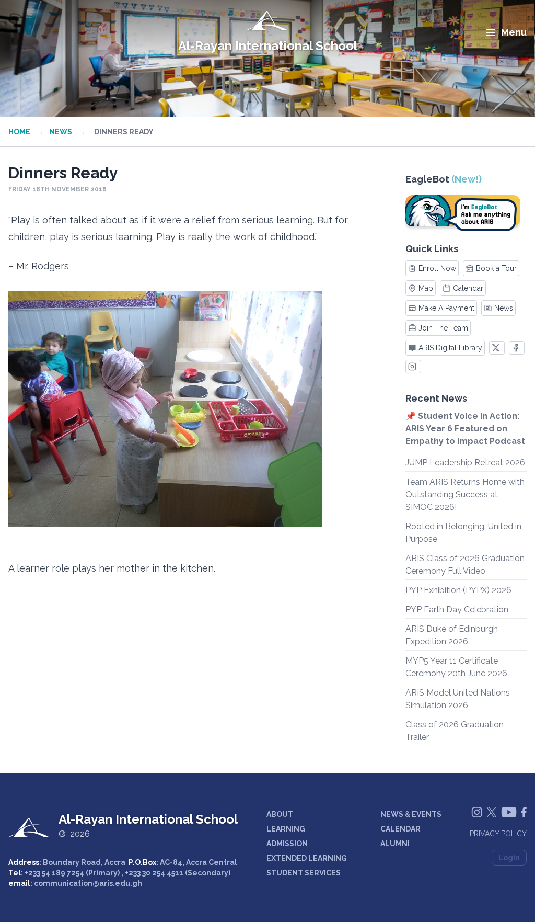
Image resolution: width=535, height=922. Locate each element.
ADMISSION (287, 843)
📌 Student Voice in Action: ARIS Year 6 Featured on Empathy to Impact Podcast (465, 428)
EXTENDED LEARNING (306, 858)
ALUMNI (395, 843)
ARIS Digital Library (450, 348)
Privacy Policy (498, 833)
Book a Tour (496, 268)
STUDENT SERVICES (303, 873)
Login (509, 857)
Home (19, 132)
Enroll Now (437, 268)
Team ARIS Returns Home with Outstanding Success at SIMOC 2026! (465, 494)
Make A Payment (446, 308)
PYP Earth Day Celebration (456, 609)
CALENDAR (400, 829)
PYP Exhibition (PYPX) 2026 (458, 590)
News (60, 132)
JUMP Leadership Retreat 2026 (465, 463)
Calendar (468, 288)
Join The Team (443, 328)
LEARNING (285, 829)
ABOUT (279, 814)
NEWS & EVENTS (410, 814)
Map (425, 288)
